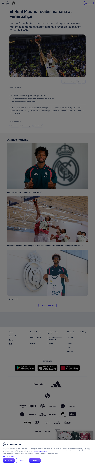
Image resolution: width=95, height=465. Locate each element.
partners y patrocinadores (40, 451)
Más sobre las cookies (9, 456)
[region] (47, 452)
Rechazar (35, 460)
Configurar (21, 460)
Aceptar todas (8, 460)
